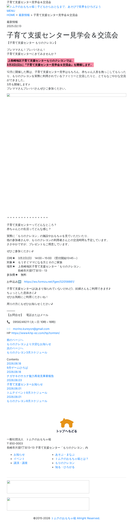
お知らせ (19, 454)
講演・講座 (21, 463)
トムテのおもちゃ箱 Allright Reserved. (75, 518)
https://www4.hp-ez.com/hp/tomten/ (35, 333)
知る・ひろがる (65, 467)
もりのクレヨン (65, 463)
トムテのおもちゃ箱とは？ (71, 458)
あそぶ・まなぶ (65, 454)
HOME (11, 15)
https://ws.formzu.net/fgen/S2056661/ (49, 281)
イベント (19, 458)
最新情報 (24, 15)
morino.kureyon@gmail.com (31, 329)
